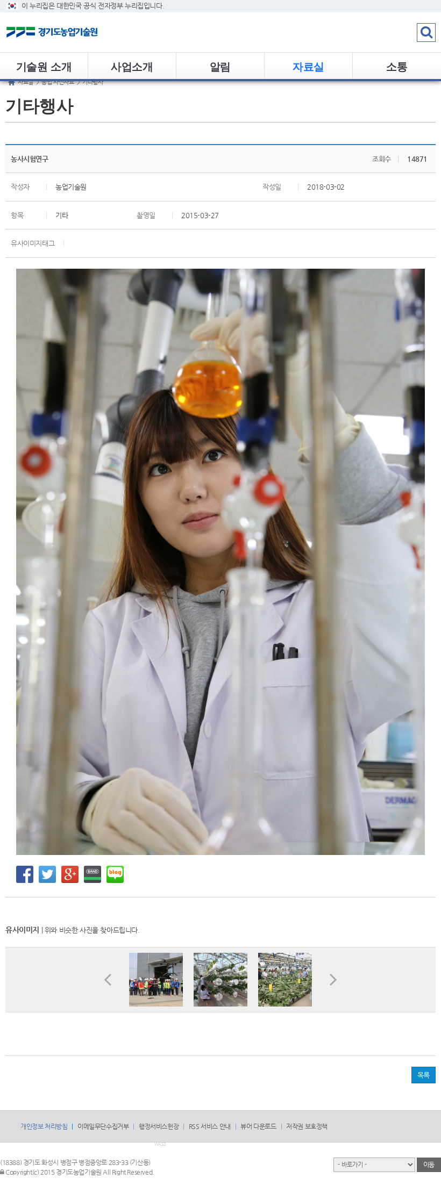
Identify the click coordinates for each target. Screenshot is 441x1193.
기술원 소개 (44, 66)
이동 (429, 1164)
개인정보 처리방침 (43, 1126)
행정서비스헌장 (159, 1126)
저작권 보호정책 (307, 1126)
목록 (423, 1075)
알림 (220, 66)
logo (67, 32)
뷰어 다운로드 (258, 1126)
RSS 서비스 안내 (210, 1126)
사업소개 (132, 66)
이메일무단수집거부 (103, 1126)
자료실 (308, 66)
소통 (396, 66)
